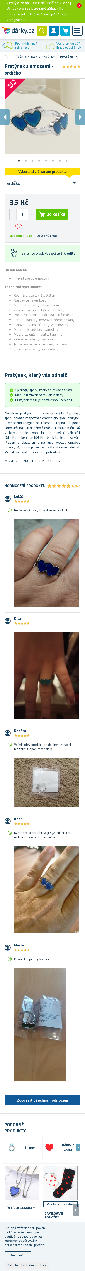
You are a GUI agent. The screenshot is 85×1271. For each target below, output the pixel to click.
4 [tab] (39, 159)
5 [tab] (46, 159)
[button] (31, 214)
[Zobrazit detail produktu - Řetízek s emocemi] (22, 1182)
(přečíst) (38, 1244)
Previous (3, 45)
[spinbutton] (22, 214)
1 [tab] (19, 159)
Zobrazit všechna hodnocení (42, 1100)
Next (81, 45)
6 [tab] (53, 159)
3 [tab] (32, 159)
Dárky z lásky (68, 1147)
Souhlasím (17, 1255)
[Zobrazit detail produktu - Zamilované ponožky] (60, 1182)
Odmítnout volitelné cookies (27, 1265)
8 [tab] (66, 159)
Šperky (30, 1147)
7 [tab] (59, 159)
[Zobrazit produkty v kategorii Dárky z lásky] (49, 1147)
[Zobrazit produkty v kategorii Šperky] (11, 1147)
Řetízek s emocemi (21, 1208)
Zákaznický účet (54, 34)
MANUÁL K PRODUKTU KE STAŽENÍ (33, 460)
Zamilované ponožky (54, 1215)
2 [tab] (25, 159)
